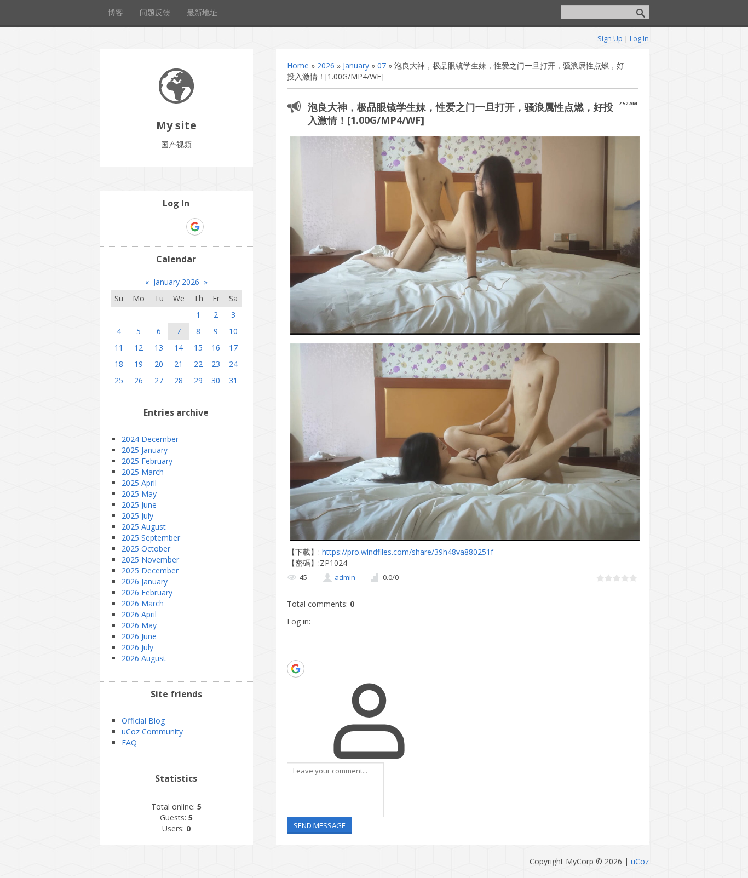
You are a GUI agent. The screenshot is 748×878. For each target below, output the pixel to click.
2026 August (144, 658)
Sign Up (610, 38)
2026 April (139, 614)
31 (233, 380)
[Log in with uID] (295, 635)
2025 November (150, 559)
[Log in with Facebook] (295, 652)
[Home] (176, 100)
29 (198, 380)
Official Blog (143, 720)
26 (138, 380)
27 (158, 380)
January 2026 (176, 282)
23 (215, 364)
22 (198, 364)
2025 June (139, 505)
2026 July (137, 647)
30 (215, 380)
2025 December (150, 570)
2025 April (139, 483)
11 (118, 347)
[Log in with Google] (295, 669)
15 (198, 347)
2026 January (145, 581)
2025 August (144, 526)
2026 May (139, 625)
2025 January (145, 450)
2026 (326, 65)
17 (233, 347)
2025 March (143, 472)
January (356, 65)
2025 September (151, 537)
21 (178, 364)
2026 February (147, 592)
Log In (639, 38)
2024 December (150, 439)
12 (138, 347)
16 (215, 347)
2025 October (146, 548)
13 (158, 347)
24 (233, 364)
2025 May (139, 494)
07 (381, 65)
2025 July (137, 515)
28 (178, 380)
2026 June (139, 636)
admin (345, 577)
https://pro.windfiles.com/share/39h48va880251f (406, 552)
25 (118, 380)
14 (178, 347)
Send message (320, 825)
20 (158, 364)
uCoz (640, 861)
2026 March (143, 603)
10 (233, 331)
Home (298, 65)
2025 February (147, 461)
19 (138, 364)
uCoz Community (152, 731)
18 (118, 364)
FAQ (129, 742)
